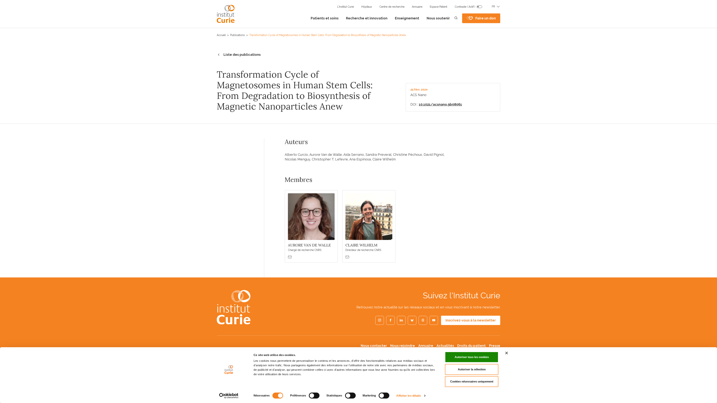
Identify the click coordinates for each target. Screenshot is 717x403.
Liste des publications (242, 55)
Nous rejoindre (402, 346)
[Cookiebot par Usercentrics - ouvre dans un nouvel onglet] (228, 396)
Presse (494, 346)
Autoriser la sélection (472, 369)
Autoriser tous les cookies (472, 357)
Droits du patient (471, 346)
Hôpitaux (366, 6)
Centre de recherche (391, 6)
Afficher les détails (408, 395)
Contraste (465, 6)
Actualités (445, 346)
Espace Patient (438, 6)
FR (493, 6)
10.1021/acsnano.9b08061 (440, 104)
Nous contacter (374, 346)
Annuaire (417, 6)
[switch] (314, 396)
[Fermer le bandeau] (506, 353)
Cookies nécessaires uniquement (471, 381)
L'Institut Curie (345, 6)
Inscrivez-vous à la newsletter (471, 320)
